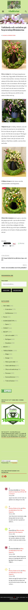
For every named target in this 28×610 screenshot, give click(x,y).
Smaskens (8, 343)
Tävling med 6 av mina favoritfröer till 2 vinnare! (17, 492)
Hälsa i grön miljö (10, 362)
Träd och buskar (10, 381)
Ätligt (7, 354)
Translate (14, 463)
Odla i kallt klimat (10, 365)
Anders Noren (14, 598)
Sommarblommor (10, 377)
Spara (7, 324)
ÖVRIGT (5, 328)
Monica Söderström (9, 35)
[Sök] (24, 11)
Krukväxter (8, 309)
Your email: (4, 280)
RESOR (5, 347)
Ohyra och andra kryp (11, 369)
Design (7, 358)
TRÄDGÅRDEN (7, 350)
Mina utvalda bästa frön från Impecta (17, 510)
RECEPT (5, 332)
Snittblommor (9, 313)
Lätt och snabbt (9, 335)
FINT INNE (6, 306)
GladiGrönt (14, 11)
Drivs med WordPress (6, 597)
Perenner (8, 373)
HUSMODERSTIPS (8, 321)
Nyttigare (8, 339)
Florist (5, 317)
